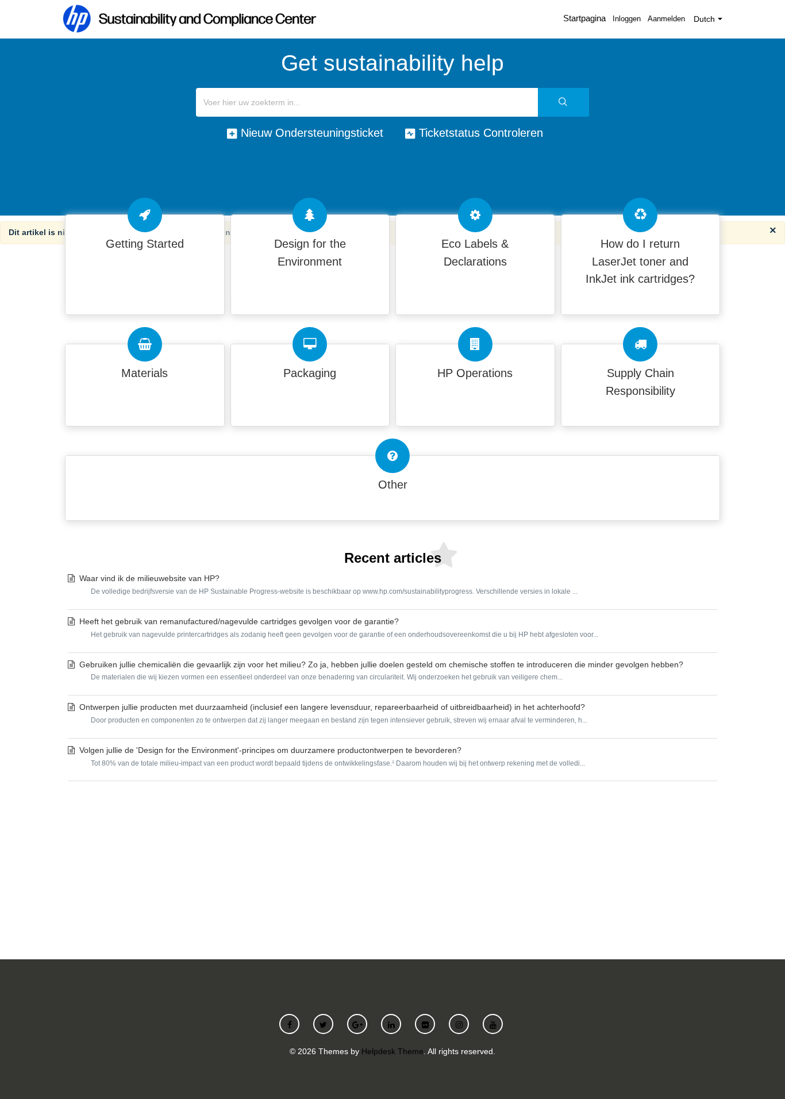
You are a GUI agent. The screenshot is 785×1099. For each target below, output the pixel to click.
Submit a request (392, 867)
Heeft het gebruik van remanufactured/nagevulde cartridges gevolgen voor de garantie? (338, 628)
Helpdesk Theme (392, 1051)
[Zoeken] (563, 102)
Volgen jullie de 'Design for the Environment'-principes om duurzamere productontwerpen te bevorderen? (332, 756)
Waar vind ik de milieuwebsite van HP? (328, 584)
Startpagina (584, 18)
